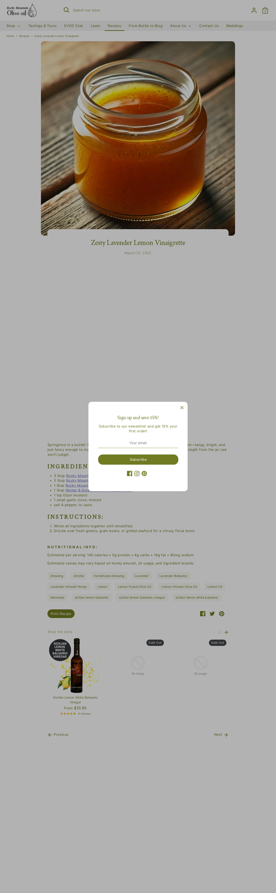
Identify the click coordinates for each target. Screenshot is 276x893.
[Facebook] (129, 473)
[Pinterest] (144, 473)
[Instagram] (137, 473)
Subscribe (138, 459)
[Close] (182, 407)
